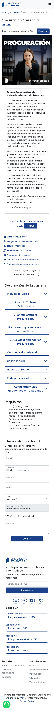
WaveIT (23, 697)
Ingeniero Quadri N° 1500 (22, 617)
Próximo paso (36, 673)
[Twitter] (40, 601)
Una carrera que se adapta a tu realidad (26, 329)
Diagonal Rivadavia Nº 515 (23, 639)
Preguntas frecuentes (26, 274)
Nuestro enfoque (18, 369)
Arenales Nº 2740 (18, 650)
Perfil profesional (18, 378)
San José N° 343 (18, 628)
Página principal (37, 682)
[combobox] (9, 469)
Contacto (7, 676)
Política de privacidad (13, 665)
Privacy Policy (27, 701)
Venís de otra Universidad (20, 516)
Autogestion (35, 678)
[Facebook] (32, 601)
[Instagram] (24, 601)
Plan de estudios (18, 294)
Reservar (43, 31)
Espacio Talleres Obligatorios (25, 304)
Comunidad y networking (23, 352)
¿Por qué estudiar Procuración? (25, 317)
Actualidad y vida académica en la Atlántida (25, 388)
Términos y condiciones (8, 671)
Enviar (26, 538)
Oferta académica (38, 669)
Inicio (4, 12)
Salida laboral (16, 361)
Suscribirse (27, 590)
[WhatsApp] (16, 601)
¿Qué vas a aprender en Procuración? (25, 342)
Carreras (15, 12)
